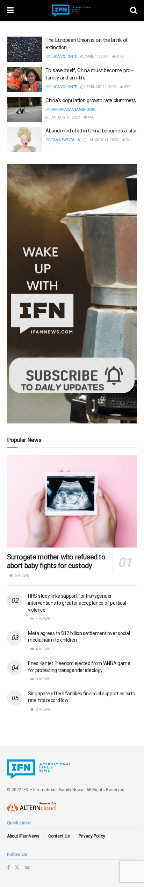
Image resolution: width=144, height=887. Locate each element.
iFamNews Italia (65, 140)
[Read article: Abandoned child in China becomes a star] (24, 139)
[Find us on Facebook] (8, 867)
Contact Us (59, 836)
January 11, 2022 (102, 140)
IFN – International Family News (52, 789)
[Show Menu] (10, 10)
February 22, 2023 (100, 87)
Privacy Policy (92, 836)
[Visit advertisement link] (72, 293)
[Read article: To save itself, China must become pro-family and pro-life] (24, 79)
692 (126, 87)
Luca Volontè (63, 57)
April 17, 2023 (96, 57)
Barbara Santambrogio (73, 110)
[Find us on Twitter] (17, 867)
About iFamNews (23, 836)
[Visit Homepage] (72, 11)
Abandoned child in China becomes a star (91, 131)
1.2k (120, 57)
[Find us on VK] (27, 867)
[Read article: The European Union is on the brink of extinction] (24, 49)
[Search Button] (133, 10)
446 (90, 117)
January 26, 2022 (64, 117)
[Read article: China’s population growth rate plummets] (24, 109)
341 (128, 140)
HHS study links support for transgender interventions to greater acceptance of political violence (77, 602)
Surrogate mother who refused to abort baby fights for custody (56, 561)
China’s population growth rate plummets (90, 100)
